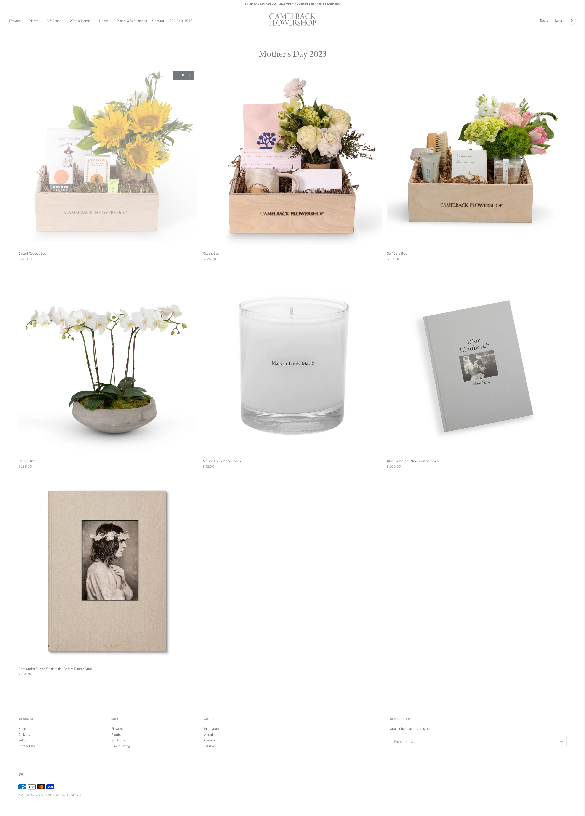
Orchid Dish (26, 461)
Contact (158, 21)
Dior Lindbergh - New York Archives (413, 461)
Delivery (24, 734)
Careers (210, 740)
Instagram (211, 729)
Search (545, 20)
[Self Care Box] (477, 156)
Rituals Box (211, 253)
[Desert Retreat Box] (108, 156)
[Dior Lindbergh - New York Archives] (477, 364)
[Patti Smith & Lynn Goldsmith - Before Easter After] (108, 571)
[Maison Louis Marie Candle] (293, 364)
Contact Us (26, 746)
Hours (22, 729)
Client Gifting (120, 746)
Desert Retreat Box (32, 253)
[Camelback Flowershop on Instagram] (21, 775)
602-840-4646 (180, 21)
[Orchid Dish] (108, 364)
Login (559, 20)
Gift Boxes (53, 21)
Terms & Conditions (68, 795)
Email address (404, 736)
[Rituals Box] (293, 156)
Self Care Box (397, 253)
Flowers (15, 21)
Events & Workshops (131, 21)
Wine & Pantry (80, 21)
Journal (209, 746)
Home (103, 21)
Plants (33, 21)
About (208, 734)
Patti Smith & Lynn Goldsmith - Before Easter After (55, 669)
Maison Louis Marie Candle (222, 461)
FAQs (22, 740)
